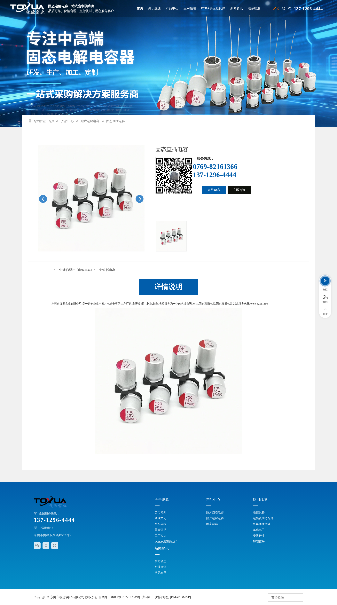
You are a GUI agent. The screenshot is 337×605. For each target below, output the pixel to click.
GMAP (185, 597)
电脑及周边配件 (263, 518)
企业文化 (160, 518)
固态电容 (212, 524)
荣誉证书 (160, 529)
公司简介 (160, 512)
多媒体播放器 (261, 524)
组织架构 (160, 524)
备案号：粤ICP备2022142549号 (119, 597)
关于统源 (154, 8)
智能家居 (259, 541)
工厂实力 (160, 535)
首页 (140, 8)
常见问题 (160, 572)
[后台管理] (162, 597)
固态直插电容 (115, 121)
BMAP (175, 597)
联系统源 (254, 8)
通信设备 (259, 512)
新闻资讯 (236, 8)
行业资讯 (160, 567)
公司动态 (160, 561)
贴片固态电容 (215, 512)
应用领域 (190, 8)
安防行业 (259, 535)
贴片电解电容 (90, 121)
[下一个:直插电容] (104, 270)
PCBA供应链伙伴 (213, 8)
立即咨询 (239, 190)
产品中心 (172, 8)
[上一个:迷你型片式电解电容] (71, 270)
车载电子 (259, 529)
